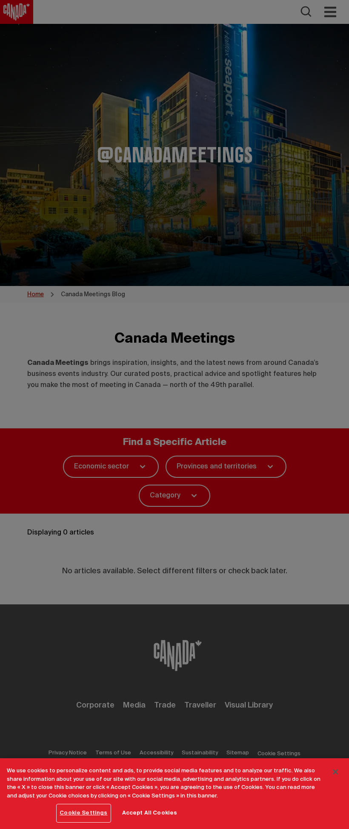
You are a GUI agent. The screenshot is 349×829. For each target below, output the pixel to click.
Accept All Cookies (149, 813)
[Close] (335, 772)
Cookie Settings (83, 813)
